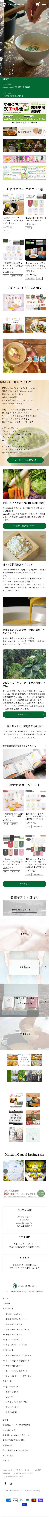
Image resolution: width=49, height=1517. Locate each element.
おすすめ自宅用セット (15, 1365)
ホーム (5, 1298)
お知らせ (6, 1460)
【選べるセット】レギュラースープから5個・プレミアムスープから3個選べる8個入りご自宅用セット (35, 863)
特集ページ (7, 1381)
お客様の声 (7, 1445)
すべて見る (24, 883)
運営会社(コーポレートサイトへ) (16, 1435)
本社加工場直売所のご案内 (14, 1440)
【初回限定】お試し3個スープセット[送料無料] (13, 815)
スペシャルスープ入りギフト (18, 1329)
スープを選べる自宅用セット (18, 1360)
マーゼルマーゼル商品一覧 (25, 460)
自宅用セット (8, 1350)
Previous (2, 38)
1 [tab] (18, 79)
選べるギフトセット (14, 1324)
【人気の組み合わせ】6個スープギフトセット (35, 219)
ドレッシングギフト (14, 1339)
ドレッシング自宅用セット (17, 1370)
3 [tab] (26, 79)
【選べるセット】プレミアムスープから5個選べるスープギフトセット (13, 862)
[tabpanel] (24, 38)
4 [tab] (30, 79)
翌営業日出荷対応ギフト (16, 1319)
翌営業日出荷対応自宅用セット (18, 1355)
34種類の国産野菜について (24, 525)
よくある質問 (8, 1455)
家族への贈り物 (12, 1391)
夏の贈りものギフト (14, 1314)
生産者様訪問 (11, 1412)
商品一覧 (6, 1303)
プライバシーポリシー (23, 1470)
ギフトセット (8, 1308)
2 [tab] (22, 79)
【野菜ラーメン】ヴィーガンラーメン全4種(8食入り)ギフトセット (13, 220)
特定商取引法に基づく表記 (23, 1473)
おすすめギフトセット (15, 1334)
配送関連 (37, 1470)
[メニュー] (44, 4)
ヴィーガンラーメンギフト (17, 1344)
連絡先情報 (6, 1473)
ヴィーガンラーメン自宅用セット (19, 1376)
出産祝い (9, 1396)
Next (46, 38)
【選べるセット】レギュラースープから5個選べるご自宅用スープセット (35, 816)
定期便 (5, 1419)
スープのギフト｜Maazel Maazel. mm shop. (24, 1490)
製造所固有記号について (14, 1477)
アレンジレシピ (12, 1407)
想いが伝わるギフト (14, 1386)
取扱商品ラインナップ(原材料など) (17, 1424)
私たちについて (24, 714)
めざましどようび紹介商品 (17, 1402)
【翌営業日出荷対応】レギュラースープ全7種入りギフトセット (13, 266)
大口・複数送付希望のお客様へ (15, 1450)
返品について (7, 1470)
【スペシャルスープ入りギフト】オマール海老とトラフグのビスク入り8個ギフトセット (35, 267)
